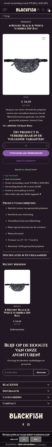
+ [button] (46, 146)
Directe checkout (26, 161)
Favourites (44, 38)
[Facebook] (23, 425)
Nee (35, 439)
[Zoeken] (43, 10)
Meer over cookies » (26, 444)
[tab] (26, 203)
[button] (5, 10)
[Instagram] (28, 425)
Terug (6, 16)
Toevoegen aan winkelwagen (26, 153)
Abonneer (41, 372)
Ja (24, 439)
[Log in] (38, 10)
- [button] (5, 146)
